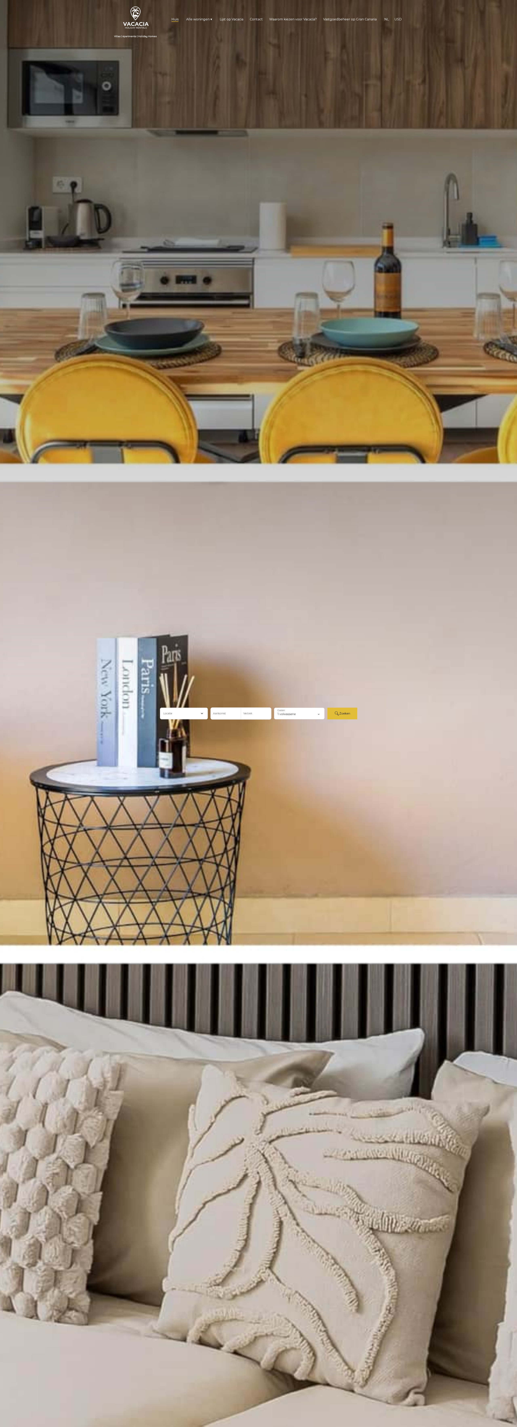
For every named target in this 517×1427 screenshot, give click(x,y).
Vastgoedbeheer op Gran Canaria (350, 19)
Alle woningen (199, 19)
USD (398, 19)
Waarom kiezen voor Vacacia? (293, 19)
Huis (175, 19)
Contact (256, 19)
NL (386, 19)
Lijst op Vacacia (231, 19)
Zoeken (344, 713)
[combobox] (184, 713)
